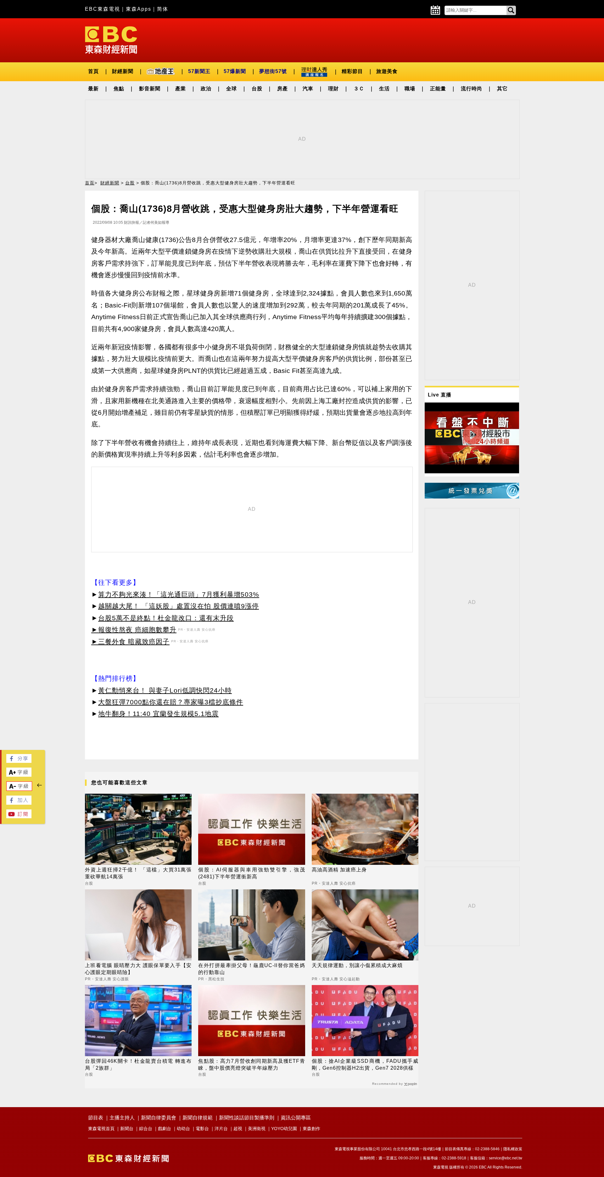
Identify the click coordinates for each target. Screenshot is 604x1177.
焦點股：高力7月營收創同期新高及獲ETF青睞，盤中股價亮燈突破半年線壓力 (251, 1064)
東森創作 (311, 1128)
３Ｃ (359, 88)
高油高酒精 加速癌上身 (339, 869)
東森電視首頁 (101, 1128)
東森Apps (138, 9)
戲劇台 (164, 1128)
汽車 (308, 88)
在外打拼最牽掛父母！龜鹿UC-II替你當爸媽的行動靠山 (251, 969)
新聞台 (126, 1128)
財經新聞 (122, 71)
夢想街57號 (273, 71)
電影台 (202, 1128)
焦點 (119, 88)
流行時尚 (471, 88)
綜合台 (145, 1128)
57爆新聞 (235, 71)
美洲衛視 (257, 1128)
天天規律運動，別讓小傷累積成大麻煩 (357, 965)
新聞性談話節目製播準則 (246, 1117)
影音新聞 (149, 88)
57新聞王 (199, 71)
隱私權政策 (512, 1149)
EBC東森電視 (102, 9)
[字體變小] (19, 789)
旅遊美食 (387, 71)
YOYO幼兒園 (284, 1128)
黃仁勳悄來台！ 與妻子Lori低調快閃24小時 (165, 690)
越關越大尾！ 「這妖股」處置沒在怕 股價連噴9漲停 (178, 606)
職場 (410, 88)
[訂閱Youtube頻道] (18, 816)
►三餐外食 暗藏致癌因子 (130, 641)
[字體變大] (18, 775)
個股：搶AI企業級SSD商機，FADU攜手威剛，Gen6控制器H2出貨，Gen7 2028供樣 (365, 1064)
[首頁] (111, 39)
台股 (257, 88)
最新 (93, 88)
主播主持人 (122, 1117)
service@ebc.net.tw (505, 1158)
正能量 (438, 88)
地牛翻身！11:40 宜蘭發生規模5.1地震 (158, 713)
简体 (162, 9)
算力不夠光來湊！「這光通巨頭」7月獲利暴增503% (178, 594)
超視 (237, 1128)
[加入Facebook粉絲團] (18, 803)
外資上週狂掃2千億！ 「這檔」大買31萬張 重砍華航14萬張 (138, 873)
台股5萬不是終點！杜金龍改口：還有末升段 (166, 618)
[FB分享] (18, 761)
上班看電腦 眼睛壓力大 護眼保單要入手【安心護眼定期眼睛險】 (138, 969)
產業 (180, 88)
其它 (502, 88)
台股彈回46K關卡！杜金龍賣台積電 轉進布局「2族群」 (138, 1064)
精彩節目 (352, 71)
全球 (231, 88)
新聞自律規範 (197, 1117)
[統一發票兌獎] (472, 496)
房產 (282, 88)
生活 (384, 88)
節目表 (95, 1117)
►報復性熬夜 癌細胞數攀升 (133, 629)
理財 (333, 88)
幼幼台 (183, 1128)
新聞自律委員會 (158, 1117)
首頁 (93, 71)
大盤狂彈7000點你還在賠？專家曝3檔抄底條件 (170, 702)
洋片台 (221, 1128)
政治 (206, 88)
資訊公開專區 (296, 1117)
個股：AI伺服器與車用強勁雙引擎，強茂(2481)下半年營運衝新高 (251, 873)
